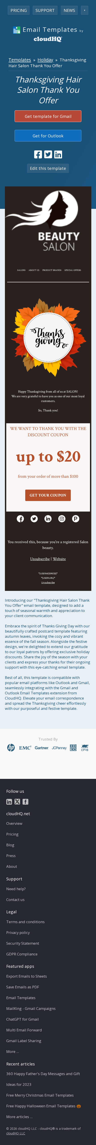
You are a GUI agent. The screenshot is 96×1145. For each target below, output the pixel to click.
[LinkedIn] (48, 518)
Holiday (45, 59)
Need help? (16, 888)
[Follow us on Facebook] (25, 801)
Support (45, 10)
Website (59, 559)
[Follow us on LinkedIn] (9, 801)
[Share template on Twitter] (48, 154)
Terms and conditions (25, 921)
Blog (10, 844)
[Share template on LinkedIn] (58, 154)
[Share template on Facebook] (38, 154)
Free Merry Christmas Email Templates (40, 1095)
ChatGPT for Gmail (22, 1019)
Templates (19, 59)
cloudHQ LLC (15, 1133)
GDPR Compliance (22, 954)
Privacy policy (18, 932)
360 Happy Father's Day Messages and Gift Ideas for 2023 (43, 1079)
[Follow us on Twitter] (17, 801)
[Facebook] (20, 518)
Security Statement (22, 943)
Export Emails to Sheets (26, 976)
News (69, 10)
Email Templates (20, 997)
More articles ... (19, 1116)
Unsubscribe (40, 559)
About (11, 866)
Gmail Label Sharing (23, 1040)
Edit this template (48, 168)
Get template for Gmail (48, 116)
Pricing (18, 10)
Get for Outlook (48, 135)
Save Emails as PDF (22, 986)
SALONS (21, 270)
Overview (14, 823)
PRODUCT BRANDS (51, 270)
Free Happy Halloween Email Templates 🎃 (43, 1105)
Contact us (15, 899)
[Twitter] (34, 518)
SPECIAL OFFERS (73, 270)
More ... (12, 1051)
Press (11, 855)
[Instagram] (61, 518)
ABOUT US (34, 270)
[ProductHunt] (75, 518)
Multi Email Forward (24, 1030)
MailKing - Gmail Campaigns (31, 1008)
